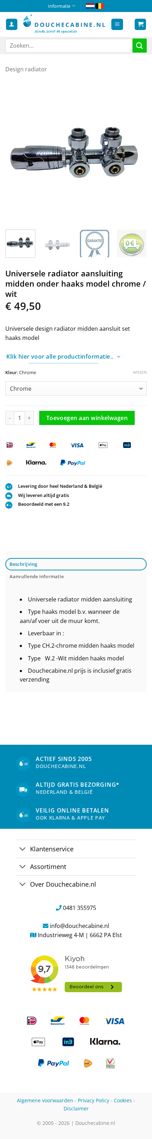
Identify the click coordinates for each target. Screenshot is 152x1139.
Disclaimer (76, 1108)
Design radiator (26, 69)
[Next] (135, 152)
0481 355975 (79, 908)
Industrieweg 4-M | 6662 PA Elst (80, 935)
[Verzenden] (140, 45)
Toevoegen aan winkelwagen (87, 418)
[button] (117, 24)
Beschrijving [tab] (23, 564)
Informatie (59, 6)
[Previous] (17, 152)
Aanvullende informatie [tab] (37, 576)
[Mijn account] (11, 24)
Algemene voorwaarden (45, 1100)
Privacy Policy (93, 1100)
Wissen (140, 372)
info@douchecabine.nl (79, 926)
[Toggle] (23, 849)
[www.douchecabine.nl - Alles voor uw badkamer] (64, 24)
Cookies (123, 1100)
